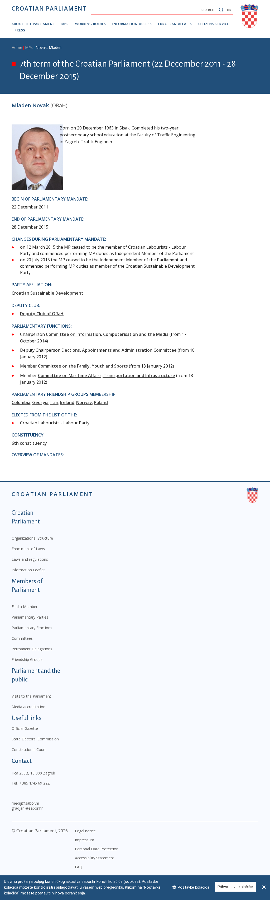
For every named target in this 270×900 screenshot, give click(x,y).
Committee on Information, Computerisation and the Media (107, 334)
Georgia (40, 402)
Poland (101, 402)
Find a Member (24, 606)
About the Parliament (33, 24)
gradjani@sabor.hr (27, 808)
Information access (132, 24)
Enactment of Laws (28, 548)
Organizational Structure (32, 538)
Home (17, 47)
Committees (22, 638)
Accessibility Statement (94, 857)
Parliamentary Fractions (32, 627)
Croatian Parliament (49, 8)
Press (20, 30)
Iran (54, 402)
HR (229, 10)
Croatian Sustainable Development (47, 293)
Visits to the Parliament (31, 696)
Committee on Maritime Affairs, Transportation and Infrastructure (106, 375)
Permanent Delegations (32, 648)
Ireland (67, 402)
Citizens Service (213, 24)
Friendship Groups (27, 659)
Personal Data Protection (96, 848)
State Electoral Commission (35, 738)
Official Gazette (25, 728)
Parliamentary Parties (30, 617)
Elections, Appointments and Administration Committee (119, 350)
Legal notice (85, 830)
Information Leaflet (28, 569)
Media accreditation (28, 706)
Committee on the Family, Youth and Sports (83, 366)
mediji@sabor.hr (25, 803)
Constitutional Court (29, 749)
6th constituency (29, 443)
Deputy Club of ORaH (42, 314)
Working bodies (90, 24)
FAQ (78, 866)
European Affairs (175, 24)
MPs (65, 24)
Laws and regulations (30, 559)
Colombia (21, 402)
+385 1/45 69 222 (35, 783)
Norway (84, 402)
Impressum (84, 839)
